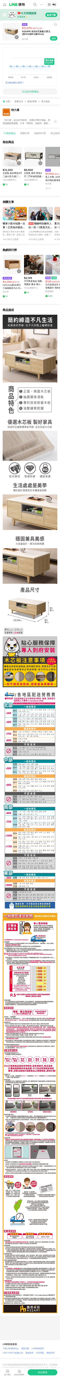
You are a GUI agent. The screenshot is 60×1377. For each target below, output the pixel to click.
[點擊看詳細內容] (12, 157)
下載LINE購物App (11, 1348)
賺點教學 (30, 1352)
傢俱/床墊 (32, 101)
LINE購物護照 (38, 1348)
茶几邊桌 (45, 101)
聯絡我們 (50, 1352)
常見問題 (40, 1352)
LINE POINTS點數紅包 (13, 1352)
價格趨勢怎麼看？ (16, 82)
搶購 (54, 38)
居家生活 (18, 101)
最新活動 (25, 1348)
